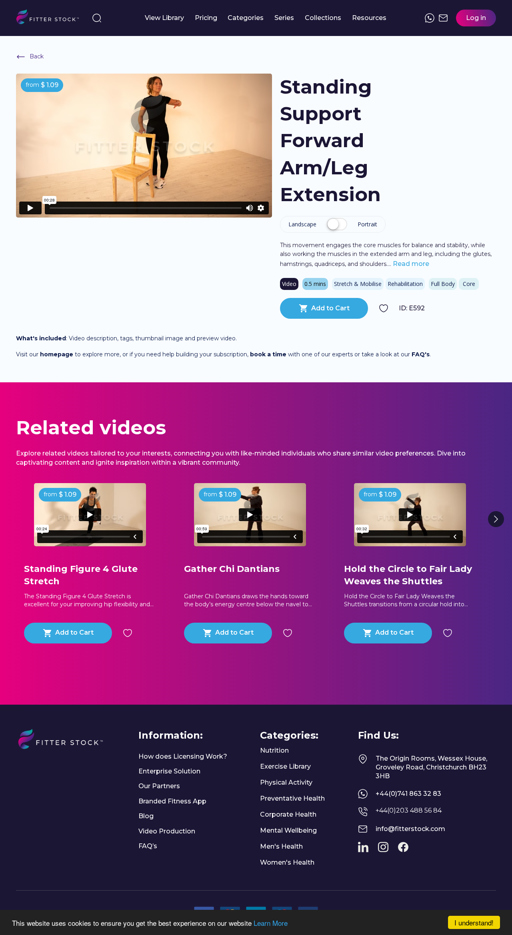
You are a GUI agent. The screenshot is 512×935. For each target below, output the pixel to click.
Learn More (271, 923)
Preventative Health (292, 798)
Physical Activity (286, 782)
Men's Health (281, 846)
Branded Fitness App (172, 801)
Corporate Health (288, 814)
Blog (146, 816)
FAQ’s (147, 846)
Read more (410, 264)
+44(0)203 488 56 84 (409, 810)
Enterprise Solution (169, 771)
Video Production (166, 831)
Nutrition (274, 750)
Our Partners (159, 786)
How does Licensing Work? (182, 756)
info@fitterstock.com (410, 829)
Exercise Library (285, 766)
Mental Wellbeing (288, 830)
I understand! (474, 922)
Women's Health (287, 862)
